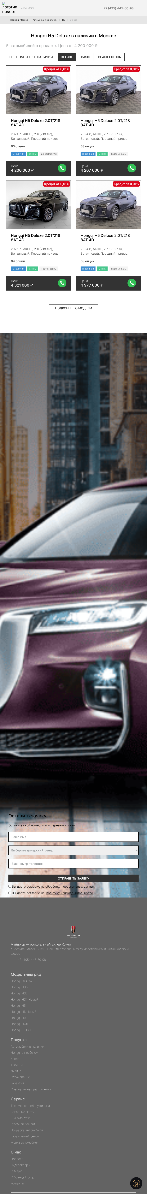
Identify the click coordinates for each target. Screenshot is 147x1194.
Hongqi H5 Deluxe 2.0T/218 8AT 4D (35, 123)
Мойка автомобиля (24, 1142)
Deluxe (67, 57)
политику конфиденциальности (69, 893)
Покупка (19, 1039)
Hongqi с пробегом (24, 1052)
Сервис (18, 1099)
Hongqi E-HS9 (21, 1030)
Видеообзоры (20, 1165)
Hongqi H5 (18, 1005)
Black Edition (109, 57)
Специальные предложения (31, 1089)
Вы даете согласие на (53, 886)
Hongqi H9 (18, 1018)
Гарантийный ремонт (26, 1136)
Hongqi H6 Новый (23, 1012)
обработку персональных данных (70, 886)
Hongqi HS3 (19, 987)
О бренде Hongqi (23, 1177)
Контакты (17, 1183)
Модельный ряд (26, 974)
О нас (16, 1152)
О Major (16, 1171)
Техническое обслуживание (31, 1106)
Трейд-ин (17, 1065)
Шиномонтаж (20, 1118)
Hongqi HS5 (19, 993)
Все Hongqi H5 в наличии (31, 57)
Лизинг (16, 1071)
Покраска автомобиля (27, 1130)
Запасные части (22, 1112)
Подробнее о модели (73, 308)
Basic (85, 57)
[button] (142, 8)
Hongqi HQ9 (19, 1024)
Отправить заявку (73, 878)
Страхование (20, 1077)
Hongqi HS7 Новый (24, 999)
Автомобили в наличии (27, 1046)
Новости (17, 1159)
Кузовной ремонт (23, 1124)
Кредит (16, 1059)
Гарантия (17, 1083)
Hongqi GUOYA (21, 981)
